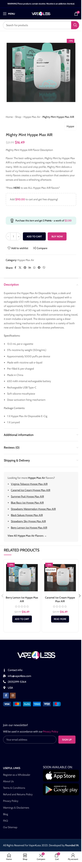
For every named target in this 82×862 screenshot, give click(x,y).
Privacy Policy (10, 801)
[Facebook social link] (15, 267)
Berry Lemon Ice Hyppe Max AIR (29, 527)
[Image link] (32, 703)
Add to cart (34, 236)
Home (9, 117)
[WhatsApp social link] (34, 267)
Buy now (57, 236)
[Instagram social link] (13, 695)
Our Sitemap (10, 827)
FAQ (5, 820)
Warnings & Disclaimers (16, 807)
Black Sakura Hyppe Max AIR (27, 515)
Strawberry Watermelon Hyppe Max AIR (33, 509)
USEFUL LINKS (11, 768)
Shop (18, 117)
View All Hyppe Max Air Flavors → (27, 535)
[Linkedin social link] (29, 267)
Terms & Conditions (14, 788)
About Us (8, 781)
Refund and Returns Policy (18, 794)
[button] (22, 619)
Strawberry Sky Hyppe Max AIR (28, 521)
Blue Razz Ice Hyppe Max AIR (27, 502)
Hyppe (70, 126)
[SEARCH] (75, 25)
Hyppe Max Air (31, 117)
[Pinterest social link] (25, 267)
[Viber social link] (44, 267)
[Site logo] (41, 13)
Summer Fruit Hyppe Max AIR (27, 496)
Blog (5, 814)
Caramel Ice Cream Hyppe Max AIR (30, 490)
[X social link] (20, 267)
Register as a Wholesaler (16, 774)
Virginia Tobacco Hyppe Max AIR (29, 484)
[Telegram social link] (39, 267)
